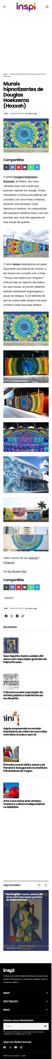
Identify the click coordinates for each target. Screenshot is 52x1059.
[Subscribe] (46, 1026)
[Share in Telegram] (17, 616)
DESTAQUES (10, 1001)
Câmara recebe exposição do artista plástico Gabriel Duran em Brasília (23, 695)
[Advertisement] (26, 43)
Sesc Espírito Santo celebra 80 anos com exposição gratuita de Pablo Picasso (24, 659)
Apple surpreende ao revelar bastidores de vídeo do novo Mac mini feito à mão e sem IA (25, 731)
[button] (4, 7)
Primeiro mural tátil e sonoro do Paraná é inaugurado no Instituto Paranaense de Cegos (25, 767)
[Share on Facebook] (6, 616)
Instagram (9, 562)
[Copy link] (23, 616)
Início (5, 74)
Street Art (9, 598)
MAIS (6, 1009)
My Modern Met (17, 571)
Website (33, 557)
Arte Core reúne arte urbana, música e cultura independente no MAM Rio (24, 804)
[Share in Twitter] (11, 616)
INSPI (6, 993)
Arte (6, 113)
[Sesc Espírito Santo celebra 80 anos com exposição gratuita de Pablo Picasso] (26, 920)
